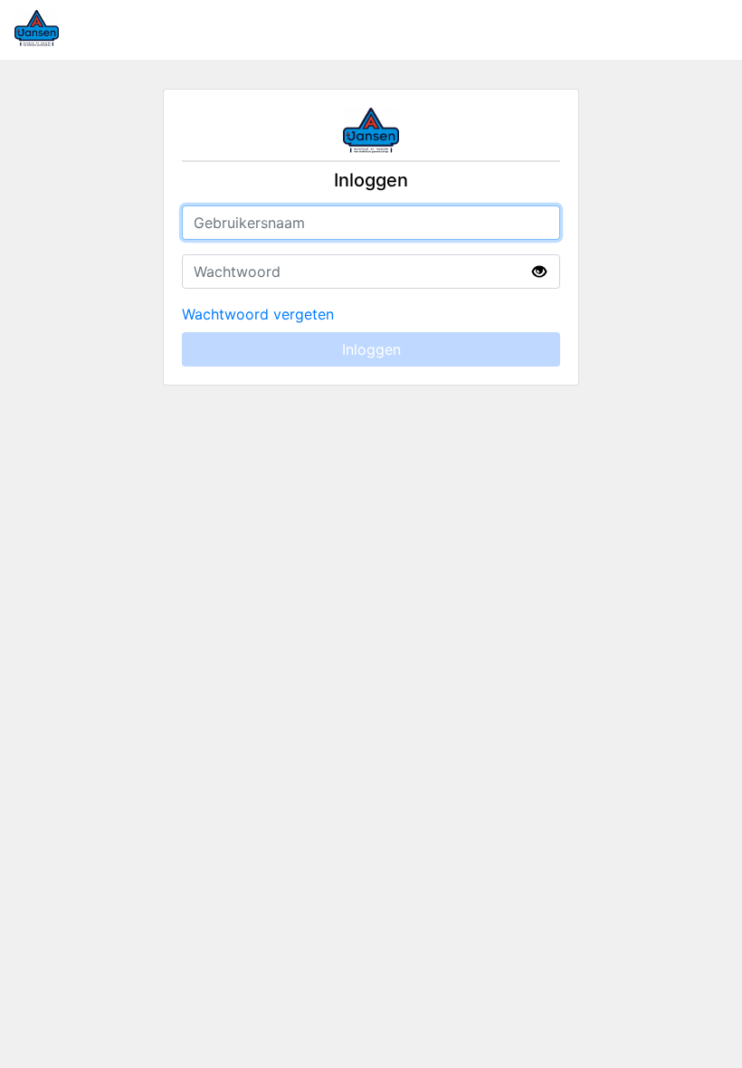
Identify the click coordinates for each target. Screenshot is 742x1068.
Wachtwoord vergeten (258, 314)
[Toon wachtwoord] (539, 272)
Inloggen (371, 349)
